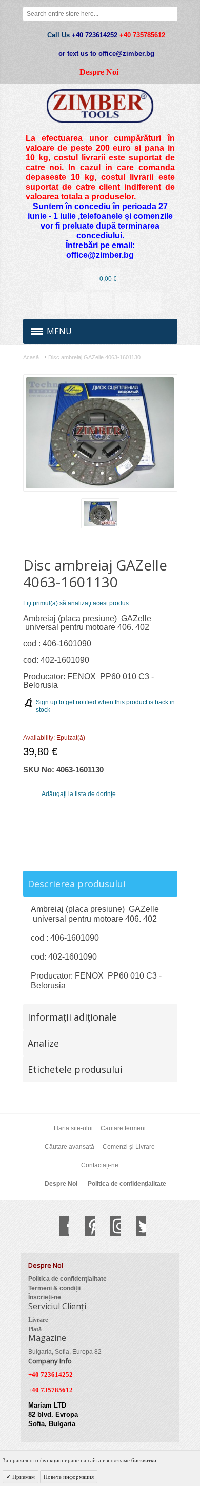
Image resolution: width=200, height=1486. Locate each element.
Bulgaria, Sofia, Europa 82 (65, 1351)
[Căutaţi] (170, 14)
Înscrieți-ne (44, 1297)
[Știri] (77, 303)
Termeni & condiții (54, 1288)
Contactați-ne (99, 1165)
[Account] (53, 303)
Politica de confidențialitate (127, 1183)
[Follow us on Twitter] (136, 1226)
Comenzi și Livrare (129, 1146)
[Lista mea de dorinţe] (101, 303)
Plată (35, 1329)
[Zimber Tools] (100, 106)
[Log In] (125, 303)
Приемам (23, 1477)
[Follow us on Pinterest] (84, 1226)
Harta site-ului (73, 1128)
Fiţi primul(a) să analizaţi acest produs (76, 603)
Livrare (38, 1320)
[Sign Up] (150, 303)
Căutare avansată (69, 1146)
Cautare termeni (123, 1128)
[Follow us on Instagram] (110, 1226)
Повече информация (69, 1477)
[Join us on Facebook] (59, 1226)
